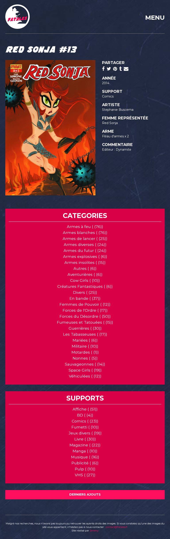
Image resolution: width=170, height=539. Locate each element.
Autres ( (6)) (85, 268)
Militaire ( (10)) (85, 346)
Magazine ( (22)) (85, 445)
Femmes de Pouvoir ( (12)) (85, 304)
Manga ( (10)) (85, 451)
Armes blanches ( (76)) (85, 232)
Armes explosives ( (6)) (85, 256)
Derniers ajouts (85, 494)
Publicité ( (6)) (85, 463)
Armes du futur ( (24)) (85, 250)
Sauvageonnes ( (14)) (85, 364)
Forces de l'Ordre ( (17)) (85, 310)
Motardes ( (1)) (85, 352)
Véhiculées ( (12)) (85, 376)
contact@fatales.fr (117, 527)
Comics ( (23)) (85, 421)
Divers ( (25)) (85, 292)
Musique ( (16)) (85, 457)
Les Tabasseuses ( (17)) (85, 334)
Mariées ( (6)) (85, 340)
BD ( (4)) (85, 415)
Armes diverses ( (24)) (85, 244)
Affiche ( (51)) (85, 409)
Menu (155, 17)
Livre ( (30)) (85, 439)
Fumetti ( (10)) (85, 427)
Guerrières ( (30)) (85, 328)
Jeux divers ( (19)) (85, 433)
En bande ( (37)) (85, 298)
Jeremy (94, 530)
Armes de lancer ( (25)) (85, 238)
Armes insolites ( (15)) (85, 262)
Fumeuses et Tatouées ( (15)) (85, 322)
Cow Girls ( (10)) (85, 280)
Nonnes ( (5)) (85, 358)
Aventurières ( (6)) (85, 274)
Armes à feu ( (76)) (85, 226)
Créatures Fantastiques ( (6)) (85, 286)
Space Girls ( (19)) (85, 370)
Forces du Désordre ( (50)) (85, 316)
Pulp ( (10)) (85, 469)
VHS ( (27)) (85, 475)
